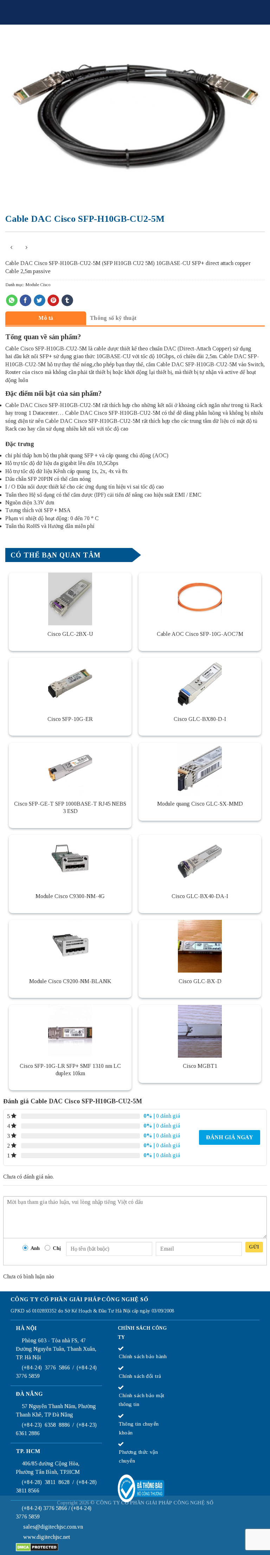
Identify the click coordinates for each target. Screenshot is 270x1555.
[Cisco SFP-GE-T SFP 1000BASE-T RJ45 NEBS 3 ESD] (70, 769)
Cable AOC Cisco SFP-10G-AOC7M (200, 634)
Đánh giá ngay (229, 1137)
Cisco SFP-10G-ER (70, 719)
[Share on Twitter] (39, 301)
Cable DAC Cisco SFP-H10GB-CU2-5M (53, 405)
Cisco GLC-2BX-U (70, 634)
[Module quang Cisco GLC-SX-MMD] (200, 769)
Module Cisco (37, 284)
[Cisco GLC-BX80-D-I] (200, 684)
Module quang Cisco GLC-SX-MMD (200, 804)
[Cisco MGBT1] (200, 1031)
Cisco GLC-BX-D (200, 981)
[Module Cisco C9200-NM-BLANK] (70, 946)
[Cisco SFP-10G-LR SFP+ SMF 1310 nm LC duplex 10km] (70, 1031)
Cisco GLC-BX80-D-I (200, 719)
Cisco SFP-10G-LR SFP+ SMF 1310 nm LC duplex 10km (70, 1069)
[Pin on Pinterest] (53, 301)
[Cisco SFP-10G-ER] (70, 684)
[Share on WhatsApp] (12, 301)
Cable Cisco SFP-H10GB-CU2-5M (46, 348)
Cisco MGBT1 (200, 1066)
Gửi (254, 1247)
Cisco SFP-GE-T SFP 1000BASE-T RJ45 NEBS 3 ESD (70, 807)
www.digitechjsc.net (46, 1537)
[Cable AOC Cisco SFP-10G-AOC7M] (200, 599)
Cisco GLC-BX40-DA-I (200, 896)
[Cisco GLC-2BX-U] (70, 599)
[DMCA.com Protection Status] (37, 1546)
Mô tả (45, 318)
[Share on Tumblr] (67, 301)
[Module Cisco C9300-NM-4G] (70, 861)
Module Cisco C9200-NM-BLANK (70, 981)
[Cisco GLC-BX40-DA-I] (200, 861)
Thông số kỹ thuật (113, 318)
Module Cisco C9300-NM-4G (70, 896)
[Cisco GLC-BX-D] (200, 946)
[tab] (45, 317)
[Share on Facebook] (25, 301)
